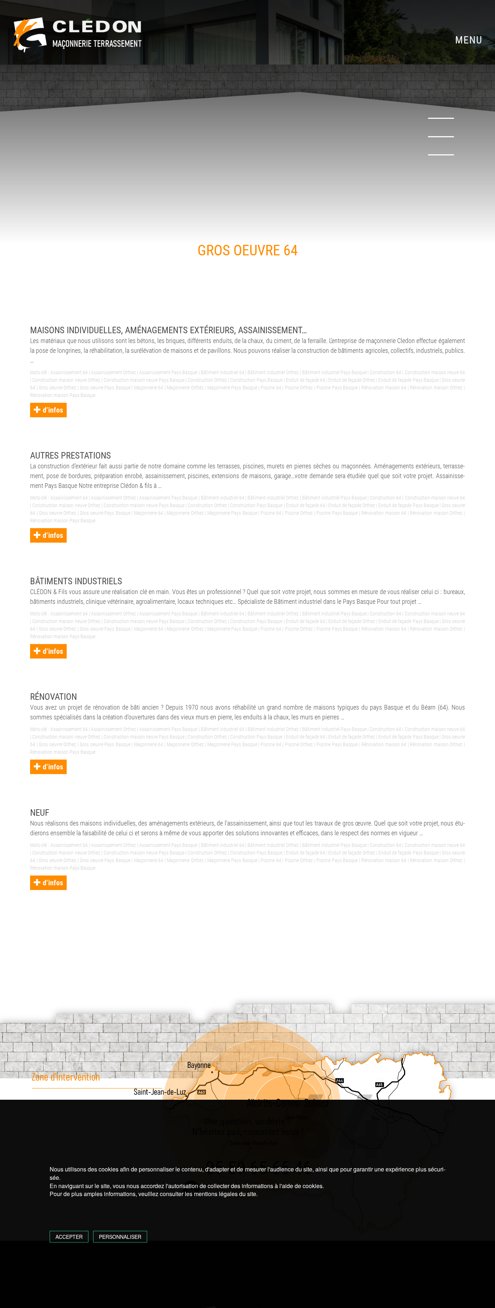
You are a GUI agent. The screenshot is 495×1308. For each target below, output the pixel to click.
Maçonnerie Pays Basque (232, 387)
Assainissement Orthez (113, 372)
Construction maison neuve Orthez (66, 380)
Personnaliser (120, 1236)
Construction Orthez (207, 380)
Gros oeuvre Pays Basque (105, 387)
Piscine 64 (271, 387)
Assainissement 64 (69, 372)
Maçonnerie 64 (148, 387)
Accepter (69, 1236)
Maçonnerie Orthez (185, 387)
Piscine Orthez (299, 387)
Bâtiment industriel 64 (222, 372)
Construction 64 (385, 372)
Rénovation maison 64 (383, 387)
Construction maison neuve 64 (435, 372)
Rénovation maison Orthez (436, 387)
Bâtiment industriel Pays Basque (334, 372)
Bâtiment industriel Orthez (273, 372)
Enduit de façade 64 (305, 380)
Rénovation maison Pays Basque (62, 395)
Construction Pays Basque (256, 380)
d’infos (52, 410)
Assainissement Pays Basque (168, 372)
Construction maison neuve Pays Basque (144, 380)
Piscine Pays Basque (337, 387)
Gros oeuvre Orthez (57, 387)
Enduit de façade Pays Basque (408, 380)
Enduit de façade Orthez (351, 380)
